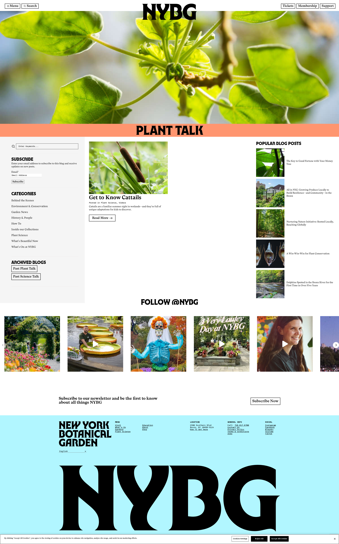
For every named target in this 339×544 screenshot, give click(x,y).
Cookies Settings (240, 539)
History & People (21, 218)
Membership (307, 6)
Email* (15, 172)
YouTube (269, 432)
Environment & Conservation (29, 206)
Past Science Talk (26, 276)
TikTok (268, 434)
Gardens (119, 429)
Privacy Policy (236, 429)
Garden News (19, 212)
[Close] (335, 539)
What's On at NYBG (23, 247)
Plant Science (19, 235)
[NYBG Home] (169, 12)
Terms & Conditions (238, 432)
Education (147, 425)
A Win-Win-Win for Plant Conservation (307, 253)
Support (328, 6)
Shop (144, 429)
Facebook (270, 427)
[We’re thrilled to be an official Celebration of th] (221, 344)
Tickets (288, 6)
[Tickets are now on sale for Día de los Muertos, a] (158, 344)
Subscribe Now (265, 401)
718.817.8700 (242, 425)
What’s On (120, 427)
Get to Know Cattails (115, 197)
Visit (118, 425)
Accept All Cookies (279, 539)
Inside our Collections (25, 229)
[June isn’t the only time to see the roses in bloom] (32, 344)
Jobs (230, 434)
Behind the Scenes (22, 200)
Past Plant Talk (24, 268)
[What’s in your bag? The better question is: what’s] (95, 344)
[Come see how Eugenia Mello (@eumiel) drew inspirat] (285, 344)
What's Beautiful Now (24, 241)
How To (16, 223)
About (145, 427)
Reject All (259, 539)
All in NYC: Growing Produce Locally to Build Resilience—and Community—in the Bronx (309, 193)
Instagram (270, 425)
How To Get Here (199, 429)
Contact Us (233, 427)
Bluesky (269, 429)
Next (336, 345)
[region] (169, 539)
